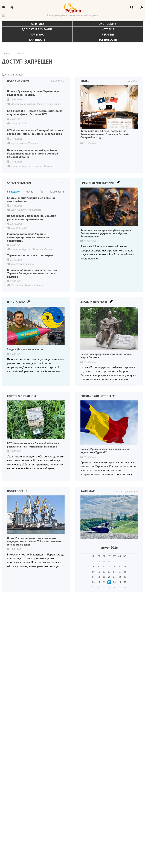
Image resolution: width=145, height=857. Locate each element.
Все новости (107, 39)
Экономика (108, 24)
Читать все (57, 81)
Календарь (37, 39)
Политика (37, 24)
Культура (37, 34)
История (108, 29)
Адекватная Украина (37, 29)
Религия (108, 34)
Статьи (20, 53)
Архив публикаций (127, 491)
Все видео (132, 81)
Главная (6, 53)
